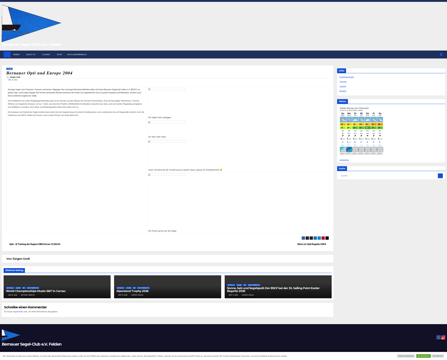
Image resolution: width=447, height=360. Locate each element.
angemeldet (18, 311)
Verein (16, 54)
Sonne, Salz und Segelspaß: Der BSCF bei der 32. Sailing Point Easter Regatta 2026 (273, 289)
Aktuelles (10, 288)
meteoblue (344, 160)
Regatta (31, 54)
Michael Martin (28, 295)
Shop (59, 54)
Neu (24, 288)
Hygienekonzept (346, 77)
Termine (342, 81)
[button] (437, 54)
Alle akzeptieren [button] (423, 356)
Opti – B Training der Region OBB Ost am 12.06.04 (34, 244)
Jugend (46, 54)
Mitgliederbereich (77, 54)
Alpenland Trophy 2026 (132, 291)
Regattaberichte (33, 288)
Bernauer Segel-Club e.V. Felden (31, 44)
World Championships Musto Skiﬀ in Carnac (36, 291)
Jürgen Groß (15, 77)
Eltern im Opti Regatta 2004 (311, 244)
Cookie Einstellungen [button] (406, 356)
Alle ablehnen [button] (438, 356)
